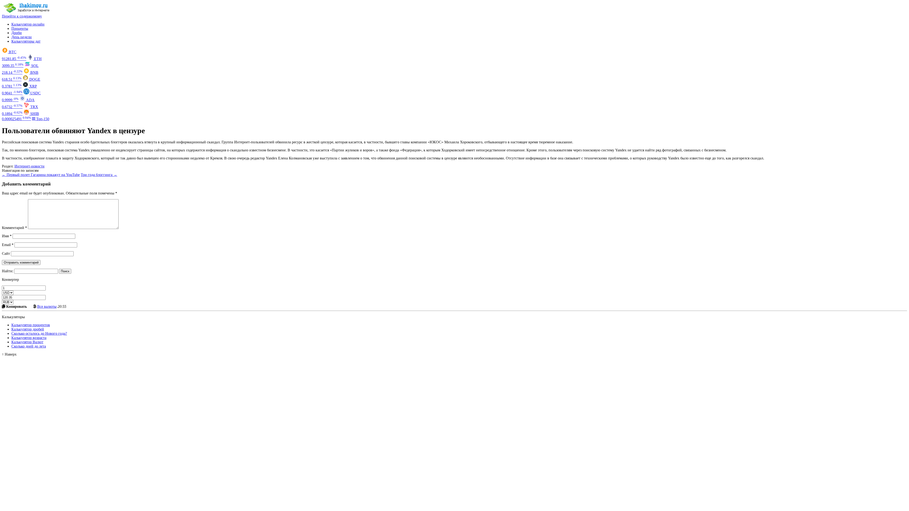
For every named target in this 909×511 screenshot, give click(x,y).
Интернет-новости (29, 166)
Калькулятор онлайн (28, 24)
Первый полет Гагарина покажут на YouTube (41, 175)
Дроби (16, 33)
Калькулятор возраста (28, 338)
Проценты (19, 28)
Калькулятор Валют (27, 342)
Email (7, 245)
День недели (21, 37)
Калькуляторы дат (25, 41)
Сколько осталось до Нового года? (39, 333)
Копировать (16, 306)
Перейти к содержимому (22, 16)
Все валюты (47, 306)
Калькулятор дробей (27, 329)
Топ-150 (42, 119)
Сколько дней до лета (28, 346)
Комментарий (14, 228)
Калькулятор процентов (30, 325)
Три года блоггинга (99, 175)
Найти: (7, 271)
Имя (7, 236)
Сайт (6, 253)
